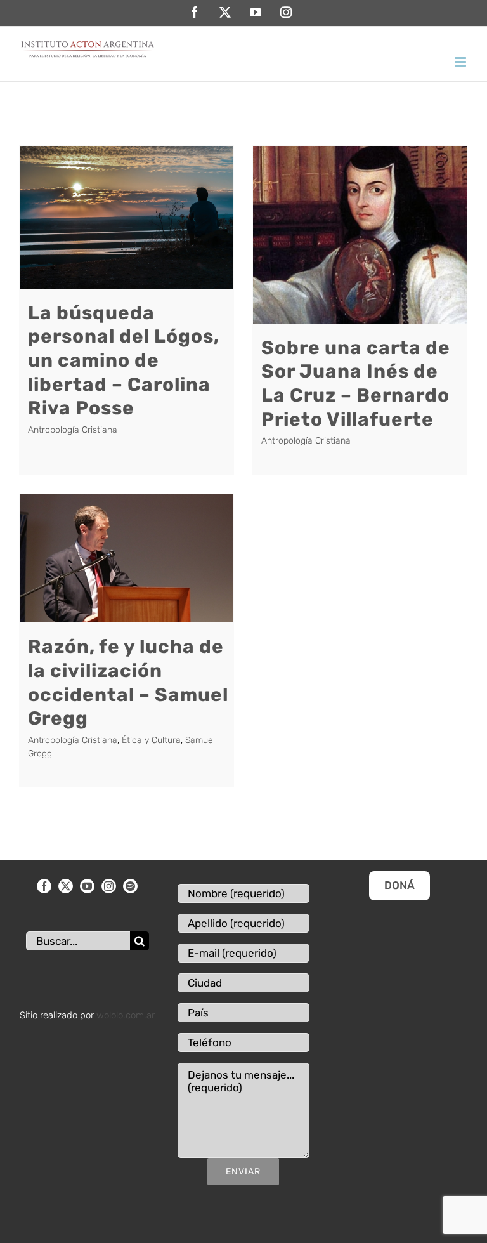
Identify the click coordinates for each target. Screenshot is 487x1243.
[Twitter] (65, 886)
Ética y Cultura (151, 740)
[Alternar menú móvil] (461, 62)
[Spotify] (130, 886)
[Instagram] (108, 886)
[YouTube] (87, 886)
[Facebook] (44, 886)
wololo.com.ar (125, 1015)
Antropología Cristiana (72, 429)
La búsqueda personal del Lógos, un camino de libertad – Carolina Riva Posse (123, 360)
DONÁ (399, 885)
